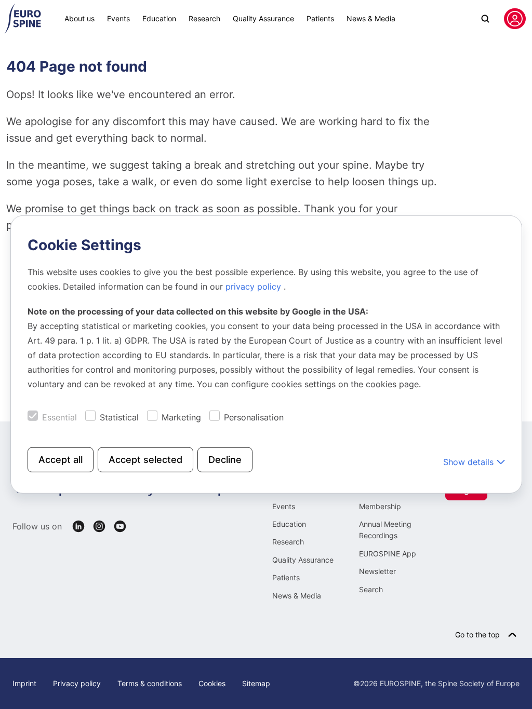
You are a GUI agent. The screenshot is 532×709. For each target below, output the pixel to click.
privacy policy (254, 286)
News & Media (371, 18)
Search (371, 589)
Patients (320, 18)
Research (204, 18)
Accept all (60, 459)
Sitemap (256, 683)
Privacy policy (77, 683)
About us (79, 18)
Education (159, 18)
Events (118, 18)
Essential (59, 417)
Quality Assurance (263, 18)
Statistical (119, 417)
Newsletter (377, 571)
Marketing (181, 417)
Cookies (211, 683)
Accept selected (145, 459)
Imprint (24, 683)
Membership (380, 506)
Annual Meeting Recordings (385, 530)
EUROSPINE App (387, 553)
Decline (225, 459)
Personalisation (254, 417)
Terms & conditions (149, 683)
